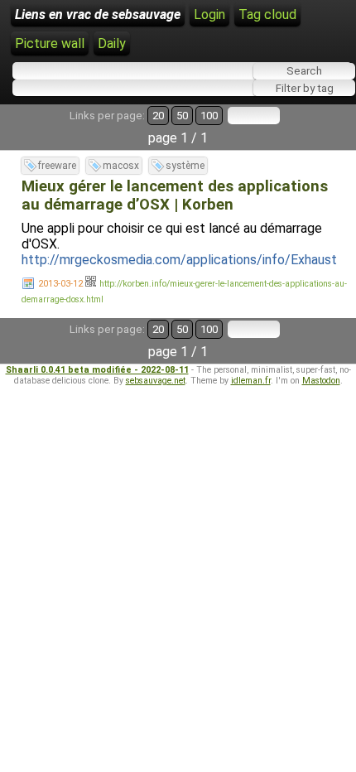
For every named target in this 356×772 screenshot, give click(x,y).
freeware (57, 165)
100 (209, 115)
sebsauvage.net (155, 380)
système (185, 165)
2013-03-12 (60, 283)
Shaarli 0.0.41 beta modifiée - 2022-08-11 (97, 369)
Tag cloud (267, 14)
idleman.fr (251, 380)
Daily (112, 43)
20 (158, 115)
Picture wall (49, 43)
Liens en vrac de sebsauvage (97, 14)
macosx (121, 165)
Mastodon (321, 380)
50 (182, 115)
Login (209, 14)
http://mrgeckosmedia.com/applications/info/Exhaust (179, 260)
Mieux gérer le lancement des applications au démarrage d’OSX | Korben (175, 195)
